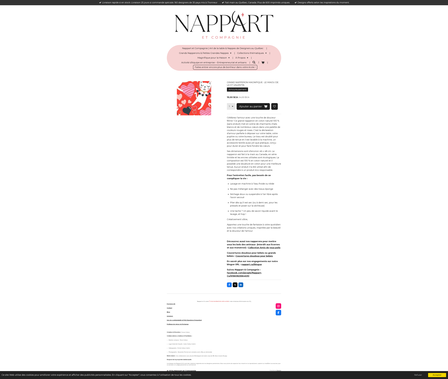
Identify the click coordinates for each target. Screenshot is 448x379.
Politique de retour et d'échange (178, 324)
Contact (169, 308)
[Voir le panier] (263, 62)
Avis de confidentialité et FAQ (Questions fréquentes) (184, 320)
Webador (278, 370)
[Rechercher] (254, 62)
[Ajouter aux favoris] (274, 106)
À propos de (171, 304)
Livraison (170, 316)
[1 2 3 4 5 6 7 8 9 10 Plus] (231, 106)
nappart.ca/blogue (251, 264)
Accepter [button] (437, 375)
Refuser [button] (418, 375)
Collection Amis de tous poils (264, 247)
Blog (168, 312)
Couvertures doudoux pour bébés (254, 256)
